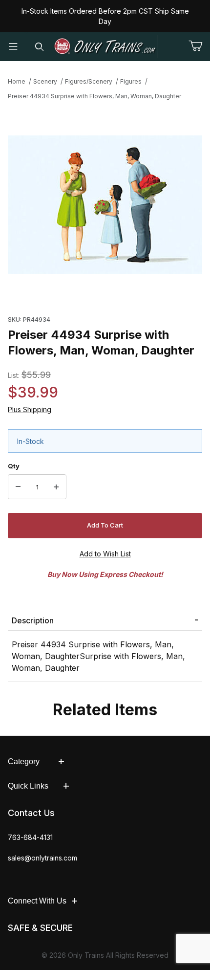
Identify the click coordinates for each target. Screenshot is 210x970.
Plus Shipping (29, 409)
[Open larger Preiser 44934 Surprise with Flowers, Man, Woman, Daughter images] (105, 205)
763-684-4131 (30, 837)
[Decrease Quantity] (18, 487)
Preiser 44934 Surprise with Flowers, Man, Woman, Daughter (94, 96)
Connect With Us (37, 901)
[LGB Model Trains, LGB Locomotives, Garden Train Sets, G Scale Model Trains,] (105, 46)
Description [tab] (33, 620)
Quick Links (28, 786)
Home (16, 81)
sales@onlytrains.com (42, 858)
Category (24, 761)
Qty (14, 466)
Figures (131, 81)
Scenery (45, 81)
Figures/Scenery (88, 81)
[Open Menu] (13, 46)
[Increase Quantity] (56, 487)
